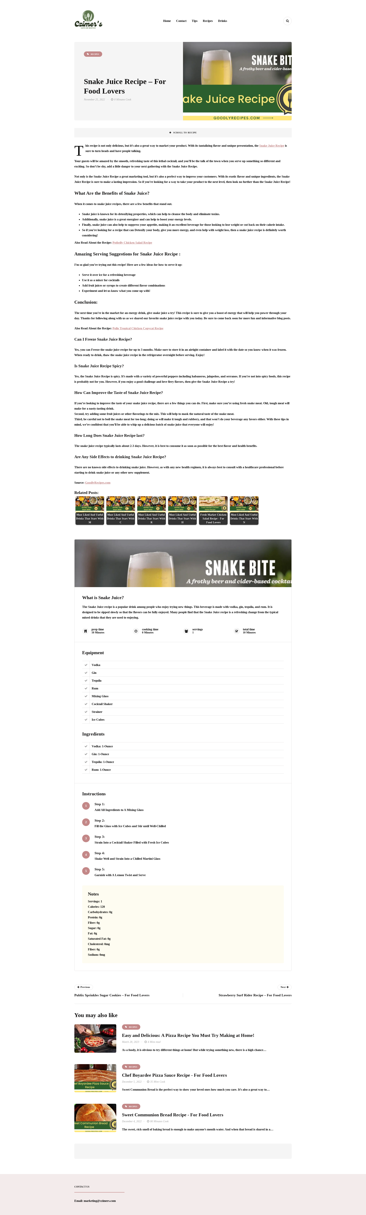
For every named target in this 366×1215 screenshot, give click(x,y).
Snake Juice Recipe (271, 145)
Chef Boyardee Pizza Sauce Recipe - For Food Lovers (174, 1075)
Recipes (208, 20)
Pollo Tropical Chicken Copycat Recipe (137, 328)
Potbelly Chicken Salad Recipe (132, 242)
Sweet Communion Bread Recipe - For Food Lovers (172, 1114)
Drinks (222, 20)
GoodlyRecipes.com (97, 482)
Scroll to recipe (185, 132)
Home (167, 20)
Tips (194, 20)
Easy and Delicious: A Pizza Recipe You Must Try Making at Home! (188, 1035)
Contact (181, 20)
